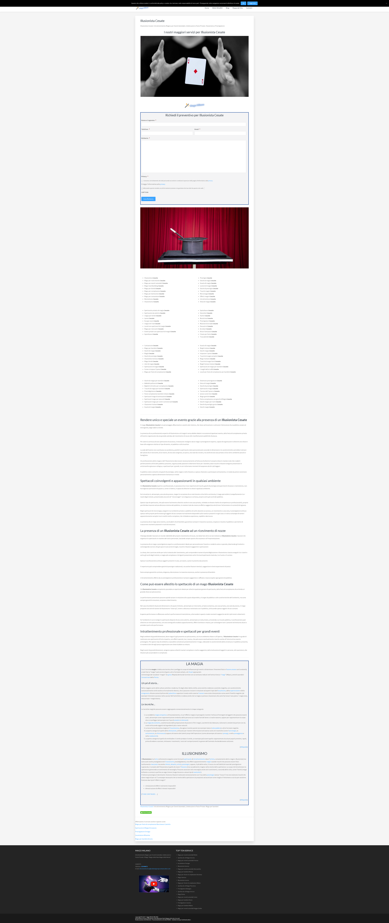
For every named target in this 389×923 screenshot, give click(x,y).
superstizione (235, 691)
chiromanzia (161, 733)
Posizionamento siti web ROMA (161, 920)
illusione (184, 767)
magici (208, 762)
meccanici (154, 764)
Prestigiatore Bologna (184, 889)
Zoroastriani (145, 677)
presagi (225, 733)
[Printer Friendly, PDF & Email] (146, 812)
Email (197, 129)
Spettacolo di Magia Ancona (186, 858)
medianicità (153, 736)
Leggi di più (252, 3)
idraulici (173, 764)
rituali (191, 672)
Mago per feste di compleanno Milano (189, 883)
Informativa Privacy (141, 918)
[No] (386, 3)
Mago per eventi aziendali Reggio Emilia (190, 908)
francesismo (170, 762)
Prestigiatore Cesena (184, 903)
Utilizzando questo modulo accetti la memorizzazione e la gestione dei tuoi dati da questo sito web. (174, 188)
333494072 (144, 866)
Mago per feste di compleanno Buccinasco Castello (152, 824)
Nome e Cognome (148, 120)
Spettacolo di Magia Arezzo (186, 891)
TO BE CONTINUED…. (149, 794)
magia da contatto (153, 723)
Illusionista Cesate (146, 806)
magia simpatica (161, 715)
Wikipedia (243, 747)
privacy (210, 181)
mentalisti (197, 772)
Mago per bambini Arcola (144, 839)
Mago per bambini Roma (185, 900)
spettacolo (188, 759)
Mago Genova (182, 877)
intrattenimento (199, 759)
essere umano (231, 669)
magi (223, 675)
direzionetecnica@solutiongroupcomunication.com (154, 869)
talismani (184, 720)
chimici (167, 764)
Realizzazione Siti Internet (143, 920)
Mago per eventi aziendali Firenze (188, 860)
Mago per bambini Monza (185, 872)
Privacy (144, 176)
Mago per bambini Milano (185, 905)
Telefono (145, 129)
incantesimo (174, 728)
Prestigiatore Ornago (142, 832)
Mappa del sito (170, 918)
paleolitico (172, 693)
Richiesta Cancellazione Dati (156, 918)
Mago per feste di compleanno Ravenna (190, 875)
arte (156, 759)
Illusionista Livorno (183, 880)
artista (212, 759)
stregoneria (145, 693)
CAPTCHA (144, 192)
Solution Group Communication (181, 920)
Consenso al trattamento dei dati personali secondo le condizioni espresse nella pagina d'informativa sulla (178, 181)
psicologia (210, 775)
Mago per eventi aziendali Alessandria (189, 869)
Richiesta (145, 138)
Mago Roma (181, 894)
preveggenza (238, 733)
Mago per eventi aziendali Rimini (187, 855)
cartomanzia (149, 733)
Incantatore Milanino (142, 835)
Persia (156, 677)
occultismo (222, 691)
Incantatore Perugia (184, 863)
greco (170, 675)
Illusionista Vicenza (183, 866)
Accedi (177, 918)
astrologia (232, 731)
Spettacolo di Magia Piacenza (187, 886)
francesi (201, 693)
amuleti (177, 720)
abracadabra (216, 728)
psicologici (186, 764)
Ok (243, 3)
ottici (179, 764)
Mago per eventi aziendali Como (187, 897)
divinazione (172, 731)
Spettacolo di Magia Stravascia (145, 828)
